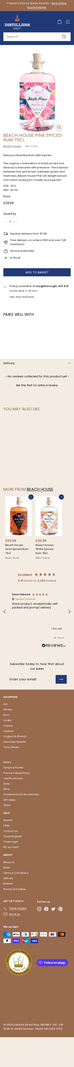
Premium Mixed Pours (16, 773)
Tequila (8, 725)
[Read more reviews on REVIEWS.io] (54, 646)
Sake (6, 783)
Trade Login (10, 841)
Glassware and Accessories (21, 794)
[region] (37, 612)
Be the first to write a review (37, 385)
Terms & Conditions (15, 873)
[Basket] (59, 22)
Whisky (7, 709)
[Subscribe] (61, 679)
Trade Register (12, 836)
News (6, 867)
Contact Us (10, 831)
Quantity (9, 214)
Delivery (9, 363)
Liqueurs (8, 731)
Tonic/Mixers (11, 747)
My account (10, 847)
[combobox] (37, 36)
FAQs (6, 825)
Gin (5, 704)
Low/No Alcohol (13, 778)
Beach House (12, 146)
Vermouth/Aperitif (14, 742)
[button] (37, 384)
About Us (9, 862)
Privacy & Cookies (14, 889)
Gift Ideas (9, 800)
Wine (6, 789)
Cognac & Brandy (14, 736)
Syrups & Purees (13, 767)
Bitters (7, 762)
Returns (8, 883)
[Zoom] (59, 127)
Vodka (7, 720)
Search (7, 820)
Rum (6, 715)
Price (6, 196)
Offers (7, 805)
